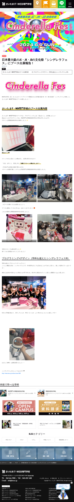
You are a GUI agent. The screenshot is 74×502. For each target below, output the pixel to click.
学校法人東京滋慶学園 (30, 488)
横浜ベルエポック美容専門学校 (32, 499)
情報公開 (54, 478)
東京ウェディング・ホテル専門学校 (10, 499)
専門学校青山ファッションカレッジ (57, 499)
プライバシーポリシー (66, 478)
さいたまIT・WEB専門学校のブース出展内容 (17, 72)
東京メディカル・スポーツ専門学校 (33, 495)
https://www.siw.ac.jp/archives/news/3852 (11, 373)
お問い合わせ (45, 478)
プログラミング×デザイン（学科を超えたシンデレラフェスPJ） (51, 72)
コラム (33, 439)
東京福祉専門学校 (53, 494)
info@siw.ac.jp (12, 480)
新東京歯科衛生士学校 (54, 497)
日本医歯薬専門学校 (6, 497)
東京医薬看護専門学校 (30, 494)
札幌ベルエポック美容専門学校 (32, 492)
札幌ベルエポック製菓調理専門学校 (33, 490)
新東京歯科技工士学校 (30, 497)
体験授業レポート (63, 439)
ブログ (4, 56)
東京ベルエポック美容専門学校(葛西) (10, 494)
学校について (47, 439)
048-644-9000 (10, 478)
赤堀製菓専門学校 (53, 490)
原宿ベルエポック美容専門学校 (9, 492)
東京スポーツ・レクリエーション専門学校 (11, 495)
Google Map (30, 475)
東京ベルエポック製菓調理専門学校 (10, 490)
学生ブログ (9, 439)
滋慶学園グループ (6, 488)
